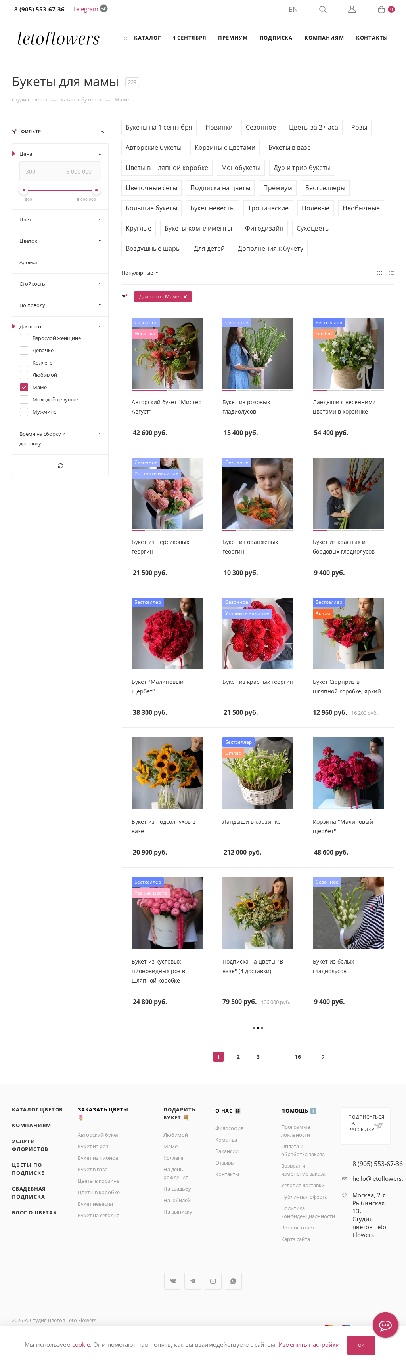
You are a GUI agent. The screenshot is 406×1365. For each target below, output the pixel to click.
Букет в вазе (92, 1169)
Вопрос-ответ (297, 1227)
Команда (226, 1139)
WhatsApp (233, 1281)
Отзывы (225, 1162)
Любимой (175, 1134)
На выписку (177, 1211)
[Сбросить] (60, 465)
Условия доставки (303, 1185)
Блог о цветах (34, 1212)
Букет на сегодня (98, 1215)
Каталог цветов (37, 1109)
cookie (81, 1345)
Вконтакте (172, 1281)
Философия (229, 1128)
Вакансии (227, 1151)
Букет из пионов (98, 1157)
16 (298, 1056)
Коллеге (173, 1157)
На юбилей (177, 1200)
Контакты (227, 1174)
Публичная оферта (304, 1196)
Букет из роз (93, 1146)
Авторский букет (98, 1134)
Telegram (85, 9)
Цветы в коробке (99, 1192)
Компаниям (31, 1125)
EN (293, 9)
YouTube (213, 1281)
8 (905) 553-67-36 (377, 1164)
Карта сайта (295, 1239)
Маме (170, 1146)
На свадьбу (177, 1188)
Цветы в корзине (98, 1180)
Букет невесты (95, 1203)
